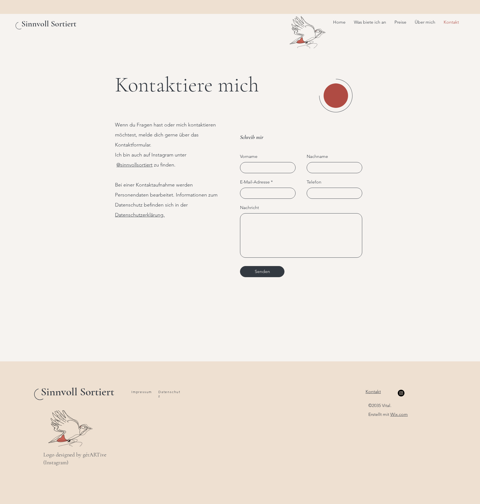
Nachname (317, 156)
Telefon (314, 182)
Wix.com (399, 414)
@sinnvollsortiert (134, 165)
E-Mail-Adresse (255, 182)
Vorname (249, 156)
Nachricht (249, 207)
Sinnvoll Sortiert (77, 391)
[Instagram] (401, 393)
